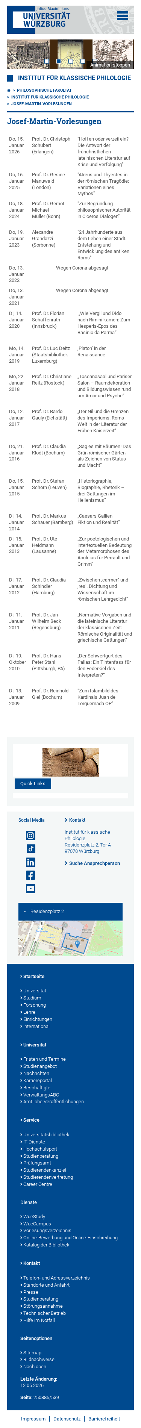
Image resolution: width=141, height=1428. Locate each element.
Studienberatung (40, 1156)
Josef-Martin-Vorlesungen (41, 103)
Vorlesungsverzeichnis (47, 1230)
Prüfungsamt (37, 1163)
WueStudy (34, 1216)
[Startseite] (9, 90)
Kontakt (77, 820)
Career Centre (37, 1184)
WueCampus (37, 1224)
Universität (34, 990)
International (36, 1026)
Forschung (34, 1005)
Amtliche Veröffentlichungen (53, 1101)
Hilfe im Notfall (39, 1320)
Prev (20, 54)
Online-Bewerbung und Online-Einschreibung (70, 1237)
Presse (30, 1292)
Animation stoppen (110, 65)
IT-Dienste (34, 1142)
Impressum (33, 1419)
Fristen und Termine (44, 1059)
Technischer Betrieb (44, 1313)
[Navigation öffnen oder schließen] (122, 15)
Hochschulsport (40, 1149)
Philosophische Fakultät (44, 90)
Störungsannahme (43, 1306)
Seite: (26, 1397)
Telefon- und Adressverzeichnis (56, 1278)
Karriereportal (37, 1080)
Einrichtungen (37, 1019)
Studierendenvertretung (48, 1177)
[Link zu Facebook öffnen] (27, 875)
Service (31, 1120)
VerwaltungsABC (41, 1095)
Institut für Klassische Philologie (50, 97)
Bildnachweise (39, 1359)
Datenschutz (66, 1419)
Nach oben (34, 1366)
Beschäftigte (36, 1087)
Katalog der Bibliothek (46, 1245)
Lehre (29, 1012)
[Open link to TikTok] (27, 849)
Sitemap (32, 1352)
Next (120, 54)
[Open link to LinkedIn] (27, 862)
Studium (32, 998)
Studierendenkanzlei (44, 1170)
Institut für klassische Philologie (74, 78)
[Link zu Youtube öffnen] (27, 888)
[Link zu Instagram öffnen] (27, 835)
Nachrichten (36, 1073)
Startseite (33, 976)
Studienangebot (40, 1066)
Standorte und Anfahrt (46, 1285)
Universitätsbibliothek (46, 1134)
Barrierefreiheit (104, 1419)
